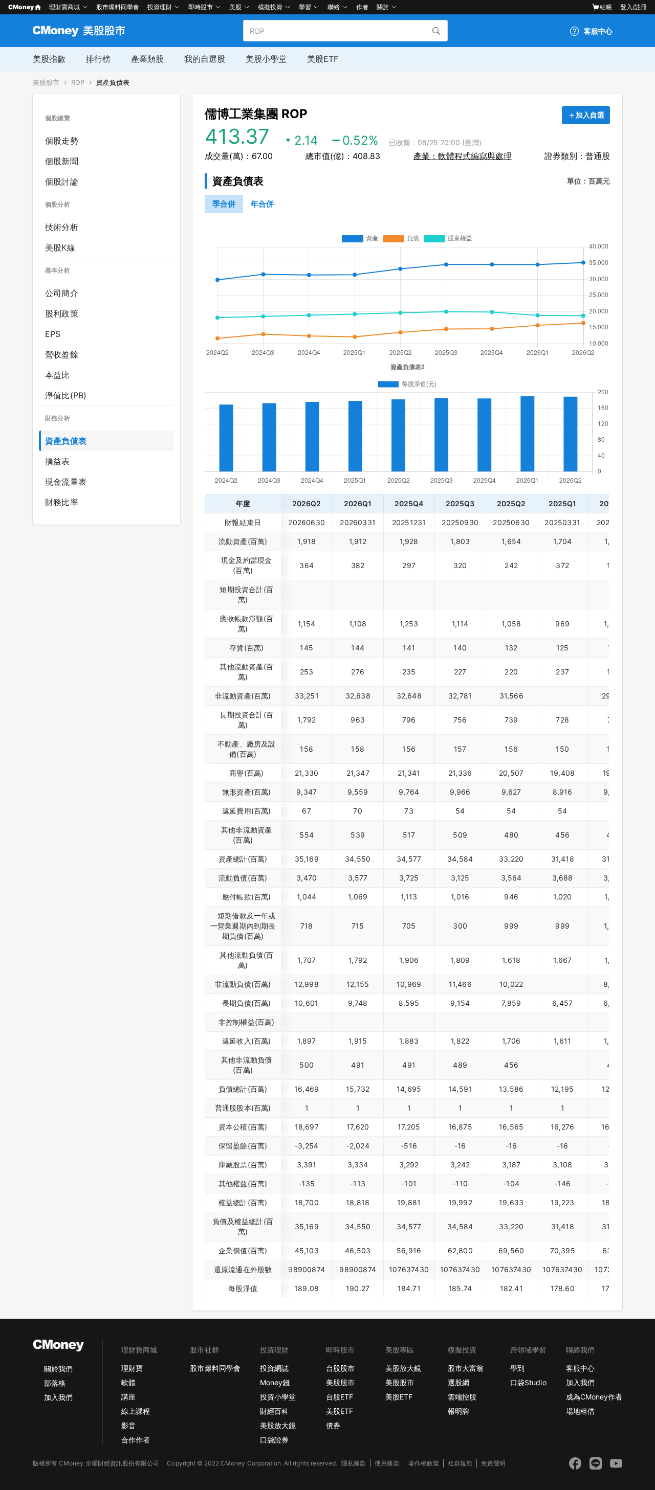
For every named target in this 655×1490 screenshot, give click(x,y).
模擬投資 (270, 7)
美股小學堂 (266, 59)
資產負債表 (112, 82)
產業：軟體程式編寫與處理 (462, 156)
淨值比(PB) (65, 395)
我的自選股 (204, 59)
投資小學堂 (278, 1396)
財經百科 (274, 1411)
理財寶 (132, 1368)
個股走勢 (61, 141)
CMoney (21, 7)
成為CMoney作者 (594, 1396)
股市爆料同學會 (117, 7)
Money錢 (275, 1382)
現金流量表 (65, 482)
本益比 (57, 375)
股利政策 (61, 313)
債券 (333, 1425)
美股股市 (46, 82)
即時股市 (200, 7)
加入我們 (58, 1397)
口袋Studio (528, 1382)
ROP (77, 82)
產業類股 (147, 59)
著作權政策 (423, 1463)
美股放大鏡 (278, 1425)
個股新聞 (61, 161)
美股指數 (49, 59)
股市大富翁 (466, 1368)
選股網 (458, 1382)
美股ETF (322, 59)
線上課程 (135, 1411)
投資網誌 (274, 1368)
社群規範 (460, 1463)
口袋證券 (274, 1439)
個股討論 (61, 181)
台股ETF (339, 1396)
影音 (128, 1425)
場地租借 (580, 1411)
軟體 (128, 1382)
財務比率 (61, 502)
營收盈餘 (61, 354)
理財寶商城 (64, 7)
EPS (53, 334)
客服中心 (580, 1368)
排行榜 (98, 59)
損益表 (57, 461)
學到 (517, 1368)
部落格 (55, 1383)
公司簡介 (61, 293)
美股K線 (60, 247)
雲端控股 (462, 1396)
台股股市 (340, 1368)
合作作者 (135, 1439)
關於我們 (58, 1368)
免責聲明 (493, 1463)
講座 (128, 1396)
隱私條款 (353, 1463)
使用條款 (387, 1463)
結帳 (606, 7)
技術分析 (61, 227)
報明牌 (458, 1411)
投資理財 (159, 7)
